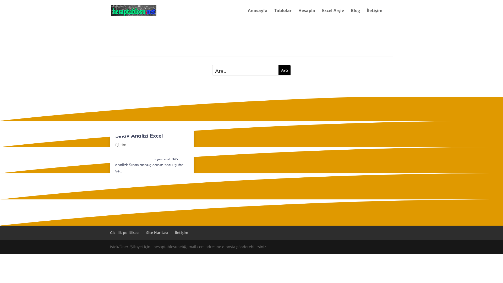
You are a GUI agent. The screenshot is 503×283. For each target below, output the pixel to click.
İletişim (374, 11)
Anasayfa (257, 11)
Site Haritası (157, 232)
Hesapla (306, 11)
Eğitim (120, 144)
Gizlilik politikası (124, 232)
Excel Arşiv (333, 11)
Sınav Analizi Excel (139, 135)
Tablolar (283, 11)
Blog (355, 11)
